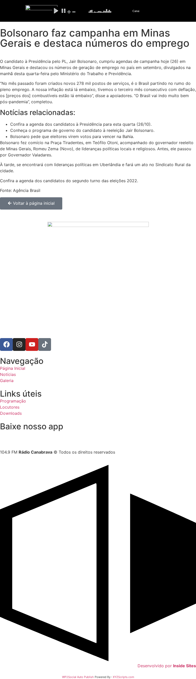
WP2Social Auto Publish (78, 677)
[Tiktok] (44, 344)
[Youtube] (32, 344)
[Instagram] (19, 344)
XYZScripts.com (123, 677)
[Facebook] (6, 344)
